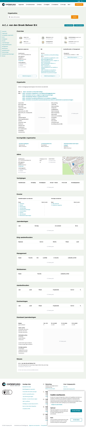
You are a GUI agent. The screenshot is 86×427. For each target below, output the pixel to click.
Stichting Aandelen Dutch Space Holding (71, 144)
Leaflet (79, 174)
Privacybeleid (44, 425)
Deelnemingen (5, 52)
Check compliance (79, 25)
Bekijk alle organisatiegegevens (49, 75)
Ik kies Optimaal (76, 410)
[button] (73, 164)
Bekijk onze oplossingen (50, 388)
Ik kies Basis (76, 420)
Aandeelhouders (6, 50)
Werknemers (5, 48)
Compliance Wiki (26, 408)
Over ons (65, 386)
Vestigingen (4, 39)
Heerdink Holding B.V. (24, 143)
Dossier (3, 40)
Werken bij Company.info (69, 389)
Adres (3, 37)
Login (79, 1)
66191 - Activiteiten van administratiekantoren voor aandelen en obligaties (49, 67)
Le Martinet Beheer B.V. (46, 143)
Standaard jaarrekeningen (8, 54)
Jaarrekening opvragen (28, 396)
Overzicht (4, 31)
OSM (82, 174)
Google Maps (21, 60)
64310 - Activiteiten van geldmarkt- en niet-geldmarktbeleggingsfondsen (50, 58)
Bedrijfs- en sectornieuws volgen (30, 399)
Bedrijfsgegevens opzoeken (29, 389)
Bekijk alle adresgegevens (27, 75)
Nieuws (3, 56)
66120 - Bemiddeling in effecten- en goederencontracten (48, 64)
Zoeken (75, 17)
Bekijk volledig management (72, 57)
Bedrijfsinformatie (27, 386)
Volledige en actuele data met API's (30, 403)
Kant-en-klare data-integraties (29, 406)
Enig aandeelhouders (7, 44)
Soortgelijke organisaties (7, 35)
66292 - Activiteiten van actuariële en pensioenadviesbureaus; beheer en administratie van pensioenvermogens (49, 71)
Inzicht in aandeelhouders (28, 394)
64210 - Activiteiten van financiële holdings (50, 54)
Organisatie (21, 4)
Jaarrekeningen (5, 42)
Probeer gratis (79, 4)
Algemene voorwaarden (34, 425)
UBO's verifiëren (26, 401)
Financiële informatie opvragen (30, 391)
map (72, 166)
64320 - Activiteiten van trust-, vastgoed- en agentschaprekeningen (50, 61)
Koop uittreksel (69, 25)
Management (5, 46)
